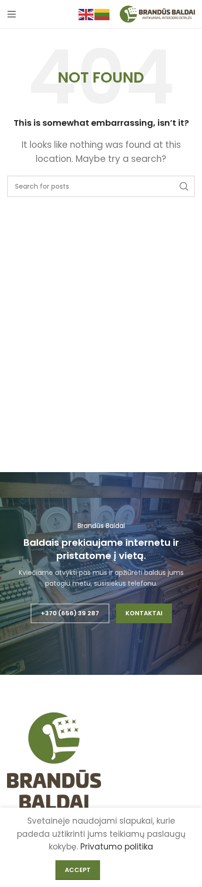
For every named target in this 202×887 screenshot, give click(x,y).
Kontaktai (144, 613)
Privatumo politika (116, 846)
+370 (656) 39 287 (70, 613)
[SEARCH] (184, 186)
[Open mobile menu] (11, 14)
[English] (86, 13)
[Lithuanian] (102, 13)
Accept (78, 869)
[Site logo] (157, 13)
